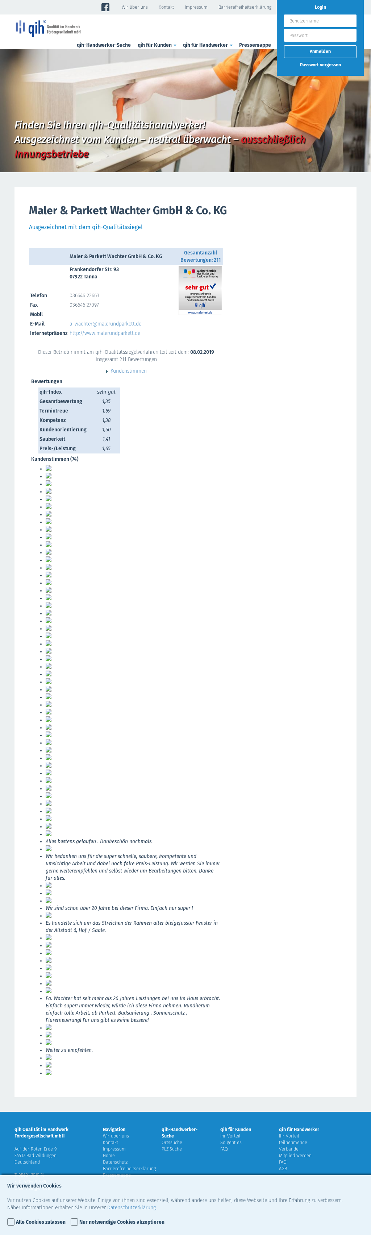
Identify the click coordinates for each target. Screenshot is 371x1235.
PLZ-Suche (172, 1149)
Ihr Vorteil (230, 1136)
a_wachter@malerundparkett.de (105, 324)
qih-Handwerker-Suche (104, 45)
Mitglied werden (295, 1155)
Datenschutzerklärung (131, 1208)
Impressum (196, 7)
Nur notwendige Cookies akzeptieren (121, 1222)
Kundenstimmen (129, 371)
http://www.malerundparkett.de (105, 333)
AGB (283, 1168)
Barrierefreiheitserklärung (244, 7)
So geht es (231, 1142)
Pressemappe (255, 45)
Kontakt (166, 7)
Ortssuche (172, 1142)
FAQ (224, 1149)
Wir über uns (135, 7)
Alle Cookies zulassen (41, 1222)
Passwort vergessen (320, 64)
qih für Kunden (235, 1129)
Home (109, 1155)
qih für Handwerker (299, 1129)
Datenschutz (115, 1162)
